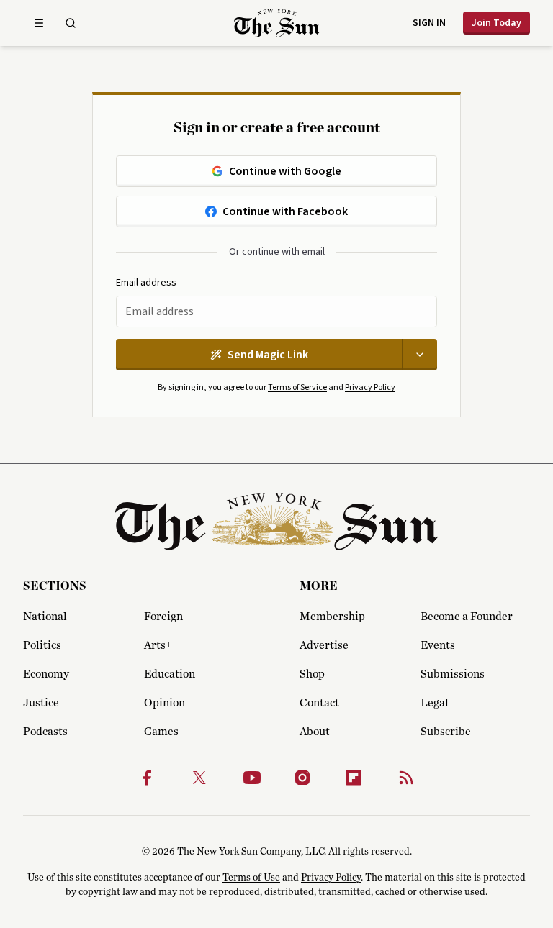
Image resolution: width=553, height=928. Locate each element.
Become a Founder (467, 616)
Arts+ (157, 645)
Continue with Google (285, 171)
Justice (41, 703)
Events (438, 645)
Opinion (164, 703)
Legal (435, 703)
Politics (42, 645)
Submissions (453, 674)
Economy (46, 674)
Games (161, 731)
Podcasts (45, 731)
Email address (146, 283)
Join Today (496, 23)
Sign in (429, 23)
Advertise (324, 645)
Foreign (163, 616)
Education (169, 674)
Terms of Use (251, 878)
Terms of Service (297, 387)
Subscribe (446, 731)
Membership (332, 616)
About (315, 731)
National (45, 616)
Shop (312, 674)
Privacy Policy (370, 387)
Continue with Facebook (285, 211)
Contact (319, 703)
